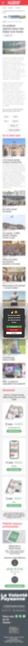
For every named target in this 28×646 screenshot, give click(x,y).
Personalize (14, 333)
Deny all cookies (14, 330)
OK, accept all (14, 327)
